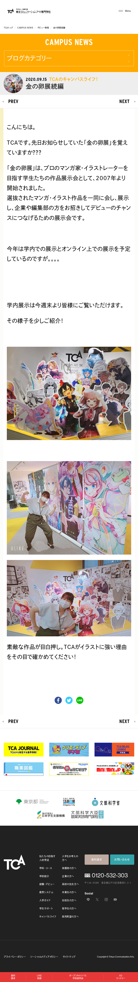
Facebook (58, 700)
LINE (79, 700)
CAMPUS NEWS (25, 28)
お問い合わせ (122, 859)
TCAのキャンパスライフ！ (73, 79)
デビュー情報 (43, 28)
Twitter (69, 700)
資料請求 (96, 859)
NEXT (124, 101)
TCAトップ (8, 28)
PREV (13, 101)
